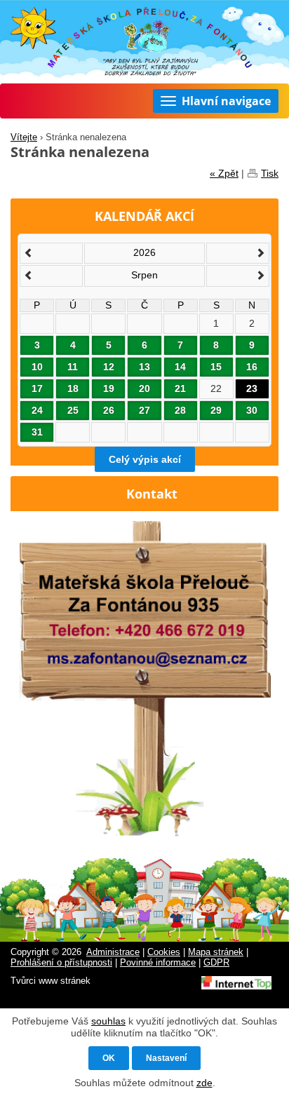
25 (73, 410)
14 (180, 366)
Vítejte (24, 137)
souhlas (108, 1021)
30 (251, 410)
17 (37, 388)
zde (204, 1082)
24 (37, 410)
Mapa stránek (215, 952)
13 (144, 366)
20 (144, 388)
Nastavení (166, 1058)
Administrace (113, 952)
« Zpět (224, 173)
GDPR (216, 963)
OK (108, 1058)
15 (216, 366)
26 (108, 410)
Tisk (269, 173)
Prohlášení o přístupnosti (61, 963)
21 (180, 388)
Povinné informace (158, 963)
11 (72, 366)
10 (37, 366)
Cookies (163, 952)
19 (108, 388)
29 (216, 410)
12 (108, 366)
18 (73, 388)
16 (251, 366)
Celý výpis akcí (145, 459)
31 (37, 432)
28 (180, 410)
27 (144, 410)
